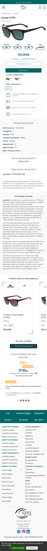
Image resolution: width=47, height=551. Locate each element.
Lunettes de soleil (6, 13)
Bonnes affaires (31, 460)
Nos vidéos (39, 420)
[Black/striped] (19, 79)
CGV (8, 413)
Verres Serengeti (8, 486)
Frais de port (30, 490)
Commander (23, 70)
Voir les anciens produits (23, 346)
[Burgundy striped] (10, 79)
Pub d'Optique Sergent (34, 499)
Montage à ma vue (23, 64)
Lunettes (28, 469)
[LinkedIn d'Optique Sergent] (28, 531)
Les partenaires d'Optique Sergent (35, 477)
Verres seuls (29, 442)
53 (9, 88)
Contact (7, 420)
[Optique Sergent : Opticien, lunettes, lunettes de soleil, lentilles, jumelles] (23, 7)
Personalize (32, 548)
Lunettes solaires (8, 430)
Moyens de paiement (33, 487)
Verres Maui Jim (8, 493)
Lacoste (16, 13)
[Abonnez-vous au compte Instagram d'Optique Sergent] (23, 531)
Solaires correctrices (9, 437)
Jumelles (28, 433)
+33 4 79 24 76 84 (24, 4)
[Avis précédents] (1, 388)
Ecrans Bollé (6, 501)
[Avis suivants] (45, 388)
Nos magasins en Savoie (34, 493)
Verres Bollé (6, 490)
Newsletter (39, 413)
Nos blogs (23, 420)
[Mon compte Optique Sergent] (40, 7)
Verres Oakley (7, 470)
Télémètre (29, 439)
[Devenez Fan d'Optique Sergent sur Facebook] (19, 531)
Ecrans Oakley (7, 497)
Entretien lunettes (32, 451)
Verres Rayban (7, 474)
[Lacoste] (10, 286)
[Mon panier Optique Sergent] (44, 7)
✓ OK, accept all (17, 548)
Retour (27, 484)
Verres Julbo (6, 478)
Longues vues (30, 430)
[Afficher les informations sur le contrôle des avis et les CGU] (36, 373)
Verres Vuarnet (7, 482)
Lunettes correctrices (10, 433)
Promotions (31, 457)
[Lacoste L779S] (17, 308)
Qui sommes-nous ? (33, 496)
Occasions (29, 463)
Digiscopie (29, 436)
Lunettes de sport (32, 448)
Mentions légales (23, 413)
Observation (29, 472)
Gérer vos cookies (32, 502)
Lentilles (28, 445)
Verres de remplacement (34, 454)
